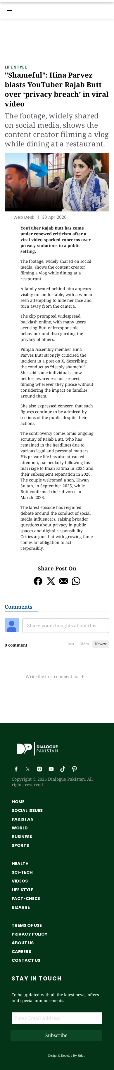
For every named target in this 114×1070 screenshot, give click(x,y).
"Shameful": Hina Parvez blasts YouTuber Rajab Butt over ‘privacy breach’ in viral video (56, 89)
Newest (101, 643)
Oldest (85, 643)
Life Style (16, 67)
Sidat (81, 1055)
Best (71, 643)
